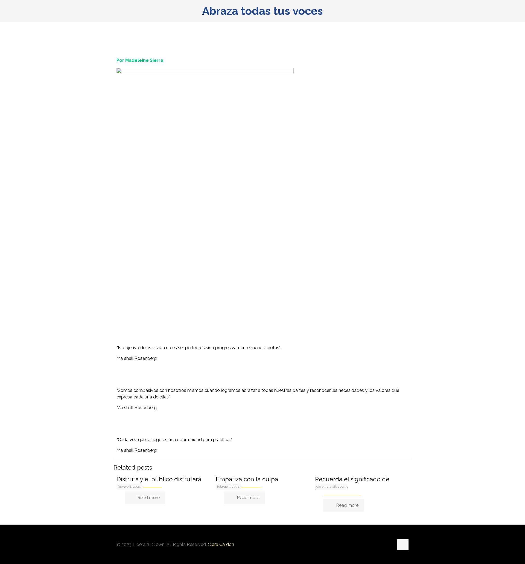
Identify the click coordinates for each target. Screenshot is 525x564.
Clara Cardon (221, 544)
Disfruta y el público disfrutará (158, 479)
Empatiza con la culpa (247, 479)
